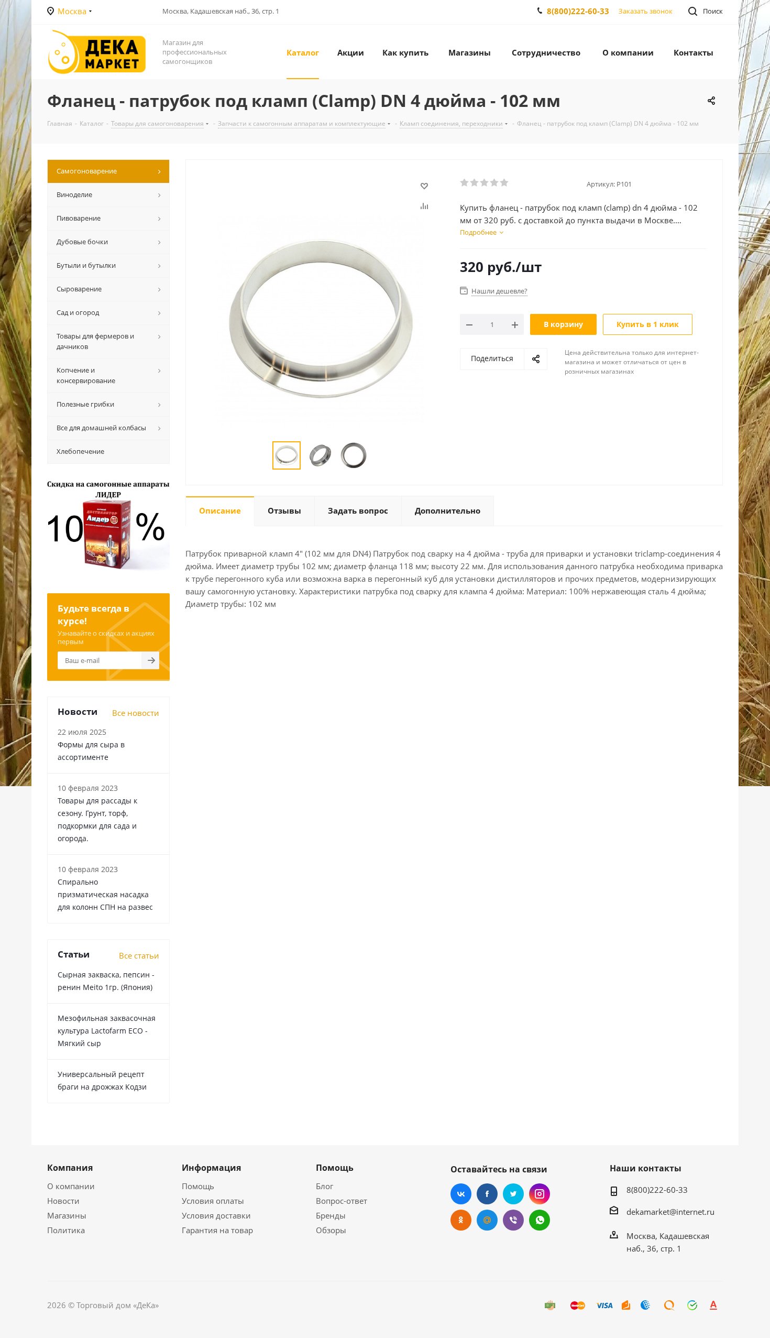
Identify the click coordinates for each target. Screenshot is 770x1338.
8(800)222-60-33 (578, 11)
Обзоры (331, 1230)
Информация (211, 1167)
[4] (495, 183)
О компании (71, 1186)
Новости (63, 1200)
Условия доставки (216, 1215)
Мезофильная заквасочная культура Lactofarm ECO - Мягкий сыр (107, 1030)
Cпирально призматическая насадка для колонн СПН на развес (105, 894)
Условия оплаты (213, 1200)
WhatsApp (539, 1220)
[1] (465, 183)
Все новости (135, 713)
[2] (475, 183)
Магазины (66, 1215)
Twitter (513, 1193)
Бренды (331, 1215)
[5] (505, 183)
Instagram (539, 1193)
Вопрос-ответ (341, 1200)
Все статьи (139, 955)
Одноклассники (460, 1220)
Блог (324, 1186)
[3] (485, 183)
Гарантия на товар (217, 1230)
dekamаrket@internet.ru (670, 1211)
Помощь (198, 1186)
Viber (513, 1220)
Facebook (487, 1193)
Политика (66, 1230)
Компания (70, 1167)
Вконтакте (460, 1193)
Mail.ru (487, 1220)
